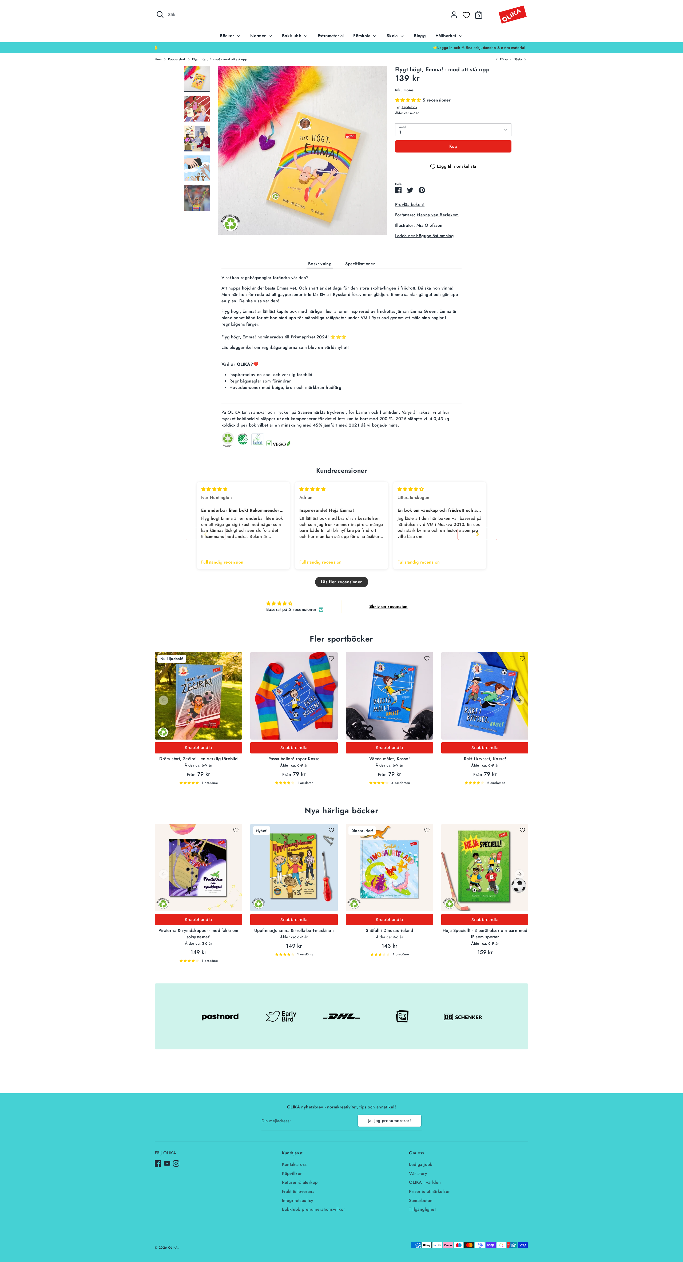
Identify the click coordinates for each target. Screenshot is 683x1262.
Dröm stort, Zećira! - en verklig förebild (198, 759)
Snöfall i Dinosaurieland (389, 930)
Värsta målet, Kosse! (389, 759)
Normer (258, 36)
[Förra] (163, 700)
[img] (214, 489)
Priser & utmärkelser (429, 1191)
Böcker (228, 36)
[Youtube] (167, 1163)
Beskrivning (319, 264)
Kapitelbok (409, 107)
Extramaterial (331, 36)
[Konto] (453, 14)
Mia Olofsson (429, 225)
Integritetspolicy (297, 1200)
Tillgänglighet (422, 1209)
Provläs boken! (410, 204)
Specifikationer (360, 264)
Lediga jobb (420, 1164)
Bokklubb (292, 36)
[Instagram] (176, 1163)
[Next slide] (477, 534)
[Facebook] (158, 1163)
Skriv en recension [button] (388, 606)
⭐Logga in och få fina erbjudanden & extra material (341, 47)
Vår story (418, 1173)
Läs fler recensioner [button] (341, 582)
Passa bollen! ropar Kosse (294, 759)
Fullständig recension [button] (222, 562)
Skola (393, 36)
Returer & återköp (300, 1182)
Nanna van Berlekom (438, 215)
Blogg (420, 36)
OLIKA (173, 1247)
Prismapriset (303, 337)
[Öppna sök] (160, 14)
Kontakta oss (294, 1164)
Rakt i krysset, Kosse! (485, 759)
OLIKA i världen (425, 1182)
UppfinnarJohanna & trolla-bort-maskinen (294, 930)
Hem (158, 59)
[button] (409, 100)
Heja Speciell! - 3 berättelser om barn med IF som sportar (485, 933)
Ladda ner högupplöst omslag (424, 236)
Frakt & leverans (298, 1191)
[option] (341, 47)
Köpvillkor (292, 1173)
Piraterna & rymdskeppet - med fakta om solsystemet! (198, 933)
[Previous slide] (205, 534)
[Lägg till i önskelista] (235, 658)
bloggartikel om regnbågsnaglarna (263, 347)
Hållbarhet (446, 36)
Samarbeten (420, 1200)
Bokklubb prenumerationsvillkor (313, 1209)
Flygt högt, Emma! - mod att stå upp (219, 59)
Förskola (362, 36)
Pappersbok (177, 59)
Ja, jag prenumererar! (389, 1121)
